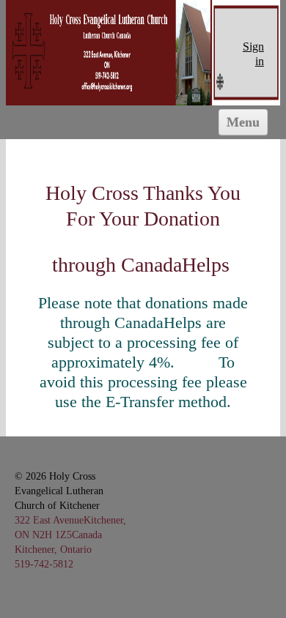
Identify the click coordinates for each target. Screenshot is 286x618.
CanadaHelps (178, 264)
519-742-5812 (44, 564)
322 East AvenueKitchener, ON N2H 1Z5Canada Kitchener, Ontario (70, 534)
